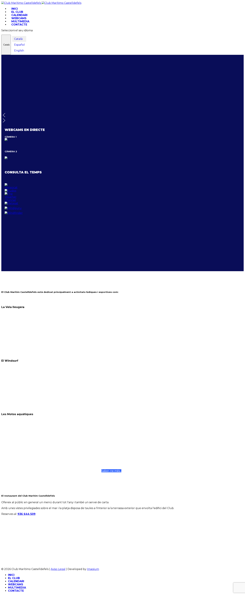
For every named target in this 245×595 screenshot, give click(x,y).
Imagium (93, 569)
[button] (122, 115)
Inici (14, 8)
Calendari (19, 15)
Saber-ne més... (111, 470)
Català (6, 44)
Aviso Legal (58, 569)
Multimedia (20, 21)
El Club (17, 11)
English (19, 50)
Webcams (18, 18)
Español (19, 44)
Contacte (19, 24)
